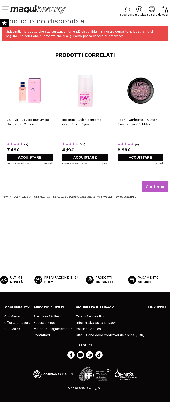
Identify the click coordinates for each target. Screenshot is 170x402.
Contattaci (42, 335)
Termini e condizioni (92, 316)
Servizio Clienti (49, 307)
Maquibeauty (17, 307)
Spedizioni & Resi (47, 316)
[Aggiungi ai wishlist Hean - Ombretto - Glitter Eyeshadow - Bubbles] (140, 69)
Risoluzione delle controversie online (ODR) (110, 335)
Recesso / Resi (45, 322)
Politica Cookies (88, 329)
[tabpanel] (30, 114)
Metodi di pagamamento (53, 329)
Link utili (157, 307)
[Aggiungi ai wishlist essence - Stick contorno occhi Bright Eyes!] (85, 69)
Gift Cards (12, 329)
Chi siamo (12, 316)
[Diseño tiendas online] (126, 374)
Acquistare (29, 157)
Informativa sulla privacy (96, 322)
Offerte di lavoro (17, 322)
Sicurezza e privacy (95, 307)
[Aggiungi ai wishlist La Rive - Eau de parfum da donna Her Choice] (30, 69)
